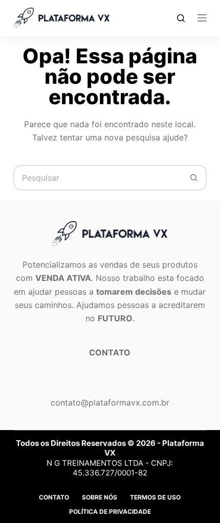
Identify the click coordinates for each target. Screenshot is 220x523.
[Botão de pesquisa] (194, 178)
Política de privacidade (110, 511)
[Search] (181, 18)
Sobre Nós (99, 497)
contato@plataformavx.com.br (110, 402)
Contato (54, 497)
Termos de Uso (155, 497)
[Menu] (202, 17)
